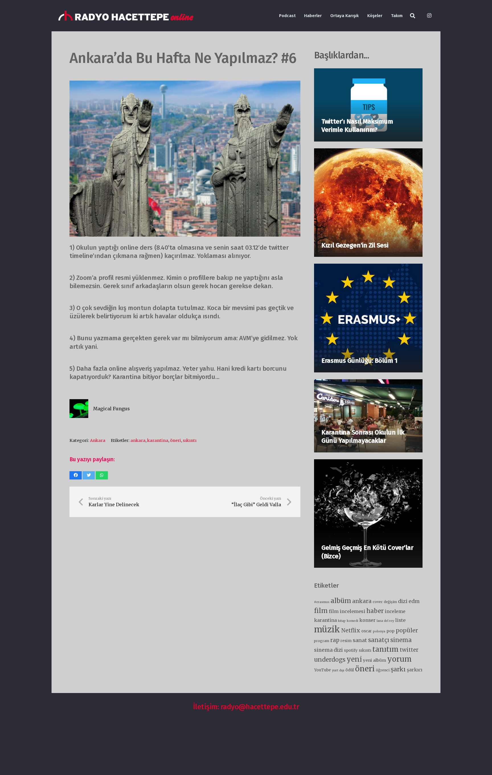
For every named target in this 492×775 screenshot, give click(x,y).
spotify (351, 650)
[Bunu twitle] (89, 475)
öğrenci (383, 670)
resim (346, 640)
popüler (407, 630)
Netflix (350, 630)
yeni (354, 659)
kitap (342, 621)
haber (375, 611)
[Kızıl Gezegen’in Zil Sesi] (368, 152)
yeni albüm (374, 660)
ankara (137, 440)
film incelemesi (347, 611)
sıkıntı (189, 440)
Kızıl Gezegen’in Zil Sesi (354, 245)
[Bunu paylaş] (75, 475)
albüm (341, 600)
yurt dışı (338, 670)
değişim (390, 602)
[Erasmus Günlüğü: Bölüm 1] (368, 268)
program (321, 641)
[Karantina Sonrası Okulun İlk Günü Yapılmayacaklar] (368, 383)
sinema (401, 639)
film (321, 611)
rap (334, 640)
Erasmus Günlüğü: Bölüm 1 (359, 360)
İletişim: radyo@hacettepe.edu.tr (246, 706)
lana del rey (385, 621)
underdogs (329, 659)
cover (378, 602)
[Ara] (412, 15)
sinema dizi (328, 650)
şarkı (398, 669)
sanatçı (378, 639)
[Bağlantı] (125, 16)
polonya (379, 631)
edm (414, 601)
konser (367, 620)
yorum (399, 659)
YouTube (322, 670)
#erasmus (321, 602)
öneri (175, 440)
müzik (327, 629)
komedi (352, 621)
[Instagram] (429, 15)
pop (390, 630)
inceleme (395, 611)
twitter (409, 650)
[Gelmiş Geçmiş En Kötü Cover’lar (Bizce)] (368, 463)
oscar (366, 631)
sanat (360, 640)
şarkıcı (414, 670)
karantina (157, 440)
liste (400, 620)
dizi (402, 601)
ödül (349, 670)
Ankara (97, 440)
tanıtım (385, 649)
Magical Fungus (111, 408)
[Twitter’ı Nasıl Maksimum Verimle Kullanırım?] (368, 72)
